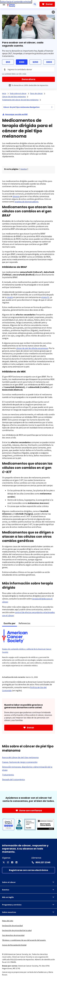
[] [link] (23, 169)
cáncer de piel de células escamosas (32, 348)
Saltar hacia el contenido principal (15, 1)
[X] (3, 862)
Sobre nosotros (9, 912)
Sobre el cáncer (9, 882)
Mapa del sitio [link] (7, 921)
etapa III (45, 297)
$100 (21, 62)
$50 (8, 62)
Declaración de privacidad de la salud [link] (17, 930)
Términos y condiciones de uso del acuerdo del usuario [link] (24, 940)
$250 (35, 62)
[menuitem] (52, 107)
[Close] (53, 12)
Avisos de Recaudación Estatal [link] (14, 945)
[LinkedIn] (16, 862)
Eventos (5, 890)
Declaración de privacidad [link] (12, 925)
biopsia (16, 196)
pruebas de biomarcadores (26, 201)
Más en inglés (8, 897)
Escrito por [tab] (9, 623)
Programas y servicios (11, 904)
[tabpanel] (28, 649)
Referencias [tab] (24, 623)
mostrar (24, 169)
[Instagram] (8, 862)
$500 (49, 62)
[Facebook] (12, 862)
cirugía (10, 297)
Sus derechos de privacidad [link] (13, 935)
